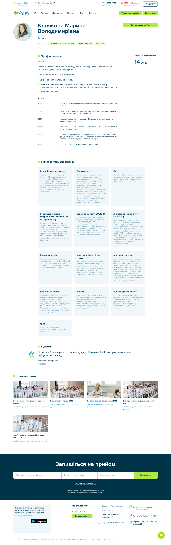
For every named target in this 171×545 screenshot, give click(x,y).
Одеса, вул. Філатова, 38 (142, 508)
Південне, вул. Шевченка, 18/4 (113, 523)
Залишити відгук (82, 516)
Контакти (92, 13)
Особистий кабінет (152, 4)
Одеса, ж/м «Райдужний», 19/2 (145, 516)
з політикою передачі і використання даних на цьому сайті (85, 492)
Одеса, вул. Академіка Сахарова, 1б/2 (110, 516)
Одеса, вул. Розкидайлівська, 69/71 (113, 508)
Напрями (71, 13)
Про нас (44, 13)
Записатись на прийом (140, 25)
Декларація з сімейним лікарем (61, 44)
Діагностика (57, 13)
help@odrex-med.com (80, 511)
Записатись (150, 13)
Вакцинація (100, 44)
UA (35, 13)
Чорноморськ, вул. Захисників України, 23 (145, 523)
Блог (82, 13)
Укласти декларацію (130, 13)
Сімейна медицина (85, 44)
